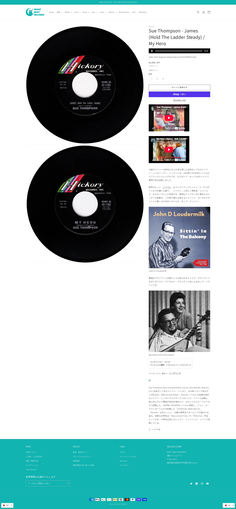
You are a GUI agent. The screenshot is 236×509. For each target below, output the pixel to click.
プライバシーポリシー (82, 456)
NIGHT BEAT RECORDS (120, 504)
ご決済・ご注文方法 (34, 456)
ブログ (122, 452)
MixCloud (123, 461)
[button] (198, 12)
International (31, 469)
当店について (31, 452)
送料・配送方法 (32, 461)
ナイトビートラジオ (128, 456)
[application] (179, 50)
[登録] (67, 483)
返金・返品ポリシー (81, 452)
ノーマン (167, 187)
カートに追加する (179, 87)
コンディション (32, 465)
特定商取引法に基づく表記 (83, 465)
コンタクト (124, 465)
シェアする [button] (156, 429)
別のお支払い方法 (179, 100)
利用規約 (76, 461)
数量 (150, 74)
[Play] (152, 51)
